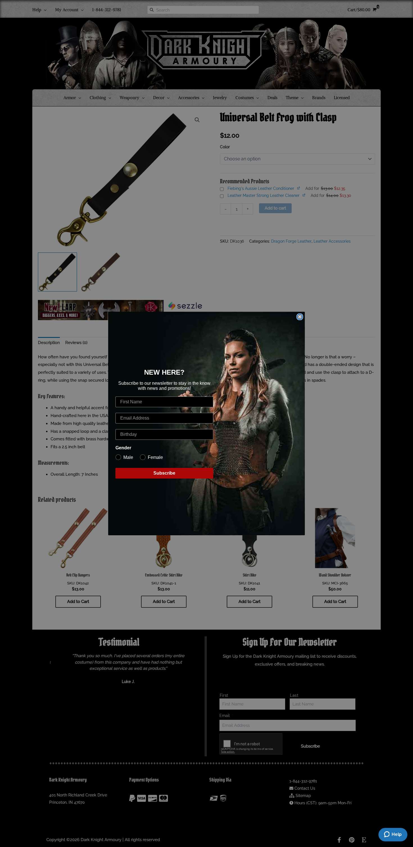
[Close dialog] (300, 317)
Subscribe (164, 473)
